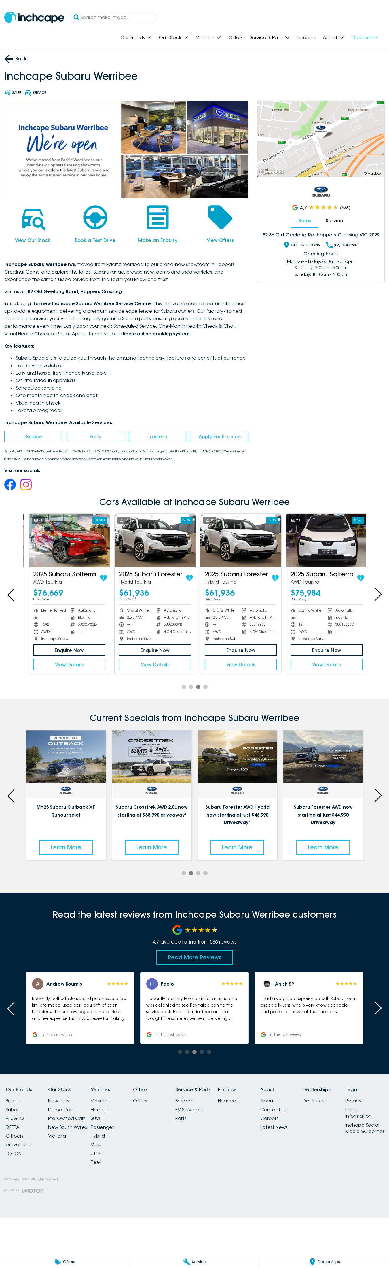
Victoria (57, 1136)
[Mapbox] (273, 172)
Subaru (14, 1110)
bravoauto (18, 1144)
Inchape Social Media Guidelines (364, 1128)
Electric (99, 1110)
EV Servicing (188, 1110)
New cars (58, 1101)
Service (33, 436)
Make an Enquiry (157, 240)
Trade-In (157, 436)
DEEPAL (14, 1127)
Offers (235, 37)
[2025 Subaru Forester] (151, 540)
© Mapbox (372, 173)
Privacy (353, 1101)
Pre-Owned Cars (66, 1118)
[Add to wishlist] (100, 578)
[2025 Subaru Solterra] (66, 540)
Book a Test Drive (95, 240)
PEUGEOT (16, 1118)
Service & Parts (266, 37)
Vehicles (205, 37)
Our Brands (132, 37)
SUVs (95, 1118)
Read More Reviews (194, 957)
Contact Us (273, 1110)
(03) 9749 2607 (346, 245)
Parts (95, 436)
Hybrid (98, 1136)
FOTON (14, 1153)
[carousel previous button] (11, 594)
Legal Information (358, 1113)
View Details (66, 664)
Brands (13, 1101)
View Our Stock (32, 240)
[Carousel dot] (184, 687)
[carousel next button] (377, 594)
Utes (95, 1153)
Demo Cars (60, 1110)
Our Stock (170, 37)
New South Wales (67, 1127)
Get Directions (305, 245)
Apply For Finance (220, 436)
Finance (306, 37)
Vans (96, 1144)
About (330, 37)
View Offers (220, 240)
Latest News (273, 1127)
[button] (80, 1008)
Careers (269, 1118)
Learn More (66, 847)
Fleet (96, 1162)
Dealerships (364, 37)
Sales (305, 220)
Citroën (14, 1136)
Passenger (102, 1127)
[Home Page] (34, 17)
